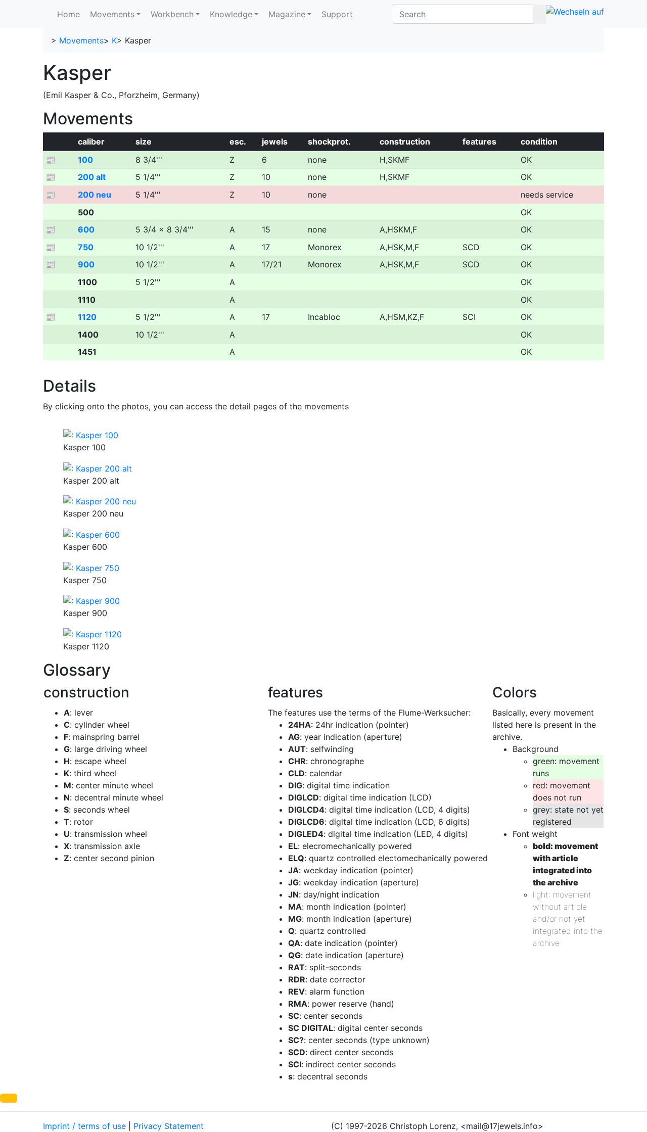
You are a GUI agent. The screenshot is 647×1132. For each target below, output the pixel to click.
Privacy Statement (168, 1126)
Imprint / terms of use (84, 1126)
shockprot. (329, 141)
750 (86, 247)
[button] (8, 1098)
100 (85, 160)
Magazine (286, 14)
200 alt (92, 177)
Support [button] (337, 14)
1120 (87, 317)
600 (86, 229)
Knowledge (231, 14)
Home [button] (68, 14)
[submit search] (539, 14)
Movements (112, 14)
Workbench (172, 14)
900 (86, 264)
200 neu (94, 195)
